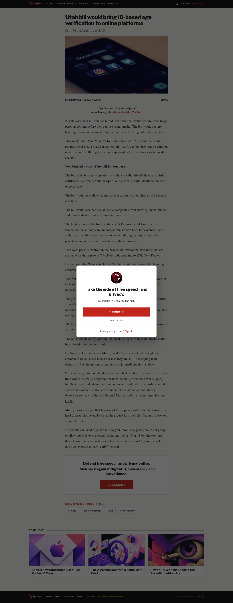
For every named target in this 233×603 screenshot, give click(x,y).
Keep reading (116, 320)
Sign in (129, 331)
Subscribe (116, 312)
